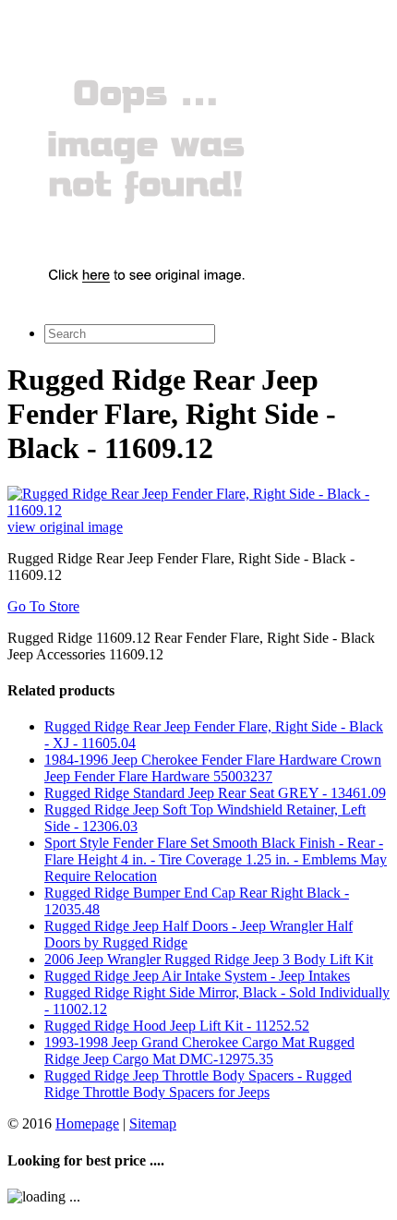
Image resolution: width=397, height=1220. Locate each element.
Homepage (87, 1123)
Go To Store (43, 606)
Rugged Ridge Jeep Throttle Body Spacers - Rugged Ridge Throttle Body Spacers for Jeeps (198, 1084)
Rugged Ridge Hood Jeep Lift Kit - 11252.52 (176, 1025)
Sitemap (152, 1123)
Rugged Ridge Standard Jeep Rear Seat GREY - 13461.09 (215, 793)
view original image (65, 527)
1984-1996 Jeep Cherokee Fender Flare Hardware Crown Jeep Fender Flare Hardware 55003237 (212, 768)
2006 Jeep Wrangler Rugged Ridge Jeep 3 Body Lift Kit (208, 959)
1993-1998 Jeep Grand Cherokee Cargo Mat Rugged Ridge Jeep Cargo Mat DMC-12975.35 (199, 1050)
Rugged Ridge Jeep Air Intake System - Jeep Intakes (197, 976)
